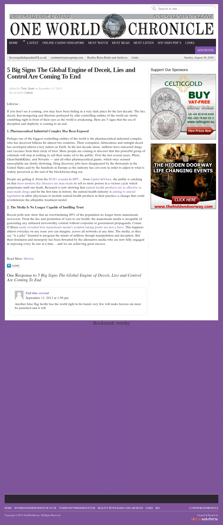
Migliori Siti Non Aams (111, 469)
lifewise (29, 258)
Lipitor (95, 179)
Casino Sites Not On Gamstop (111, 402)
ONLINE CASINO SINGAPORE (63, 43)
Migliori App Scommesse (111, 445)
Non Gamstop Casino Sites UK (112, 362)
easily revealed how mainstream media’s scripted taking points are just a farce (71, 227)
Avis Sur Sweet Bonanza (111, 449)
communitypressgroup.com (67, 57)
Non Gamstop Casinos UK (111, 390)
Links (189, 43)
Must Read (121, 43)
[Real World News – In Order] (111, 25)
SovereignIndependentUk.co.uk (28, 57)
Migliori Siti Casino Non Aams (111, 429)
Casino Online (111, 437)
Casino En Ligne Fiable (111, 417)
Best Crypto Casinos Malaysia (111, 476)
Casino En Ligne (111, 327)
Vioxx (107, 179)
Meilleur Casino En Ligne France (111, 394)
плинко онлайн (111, 457)
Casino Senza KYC (112, 465)
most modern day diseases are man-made (45, 183)
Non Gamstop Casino (111, 335)
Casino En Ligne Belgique (111, 441)
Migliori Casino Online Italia (111, 433)
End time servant (37, 293)
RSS (157, 508)
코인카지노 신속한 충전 (111, 453)
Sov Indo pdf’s (169, 43)
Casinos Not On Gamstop (111, 382)
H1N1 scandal (58, 179)
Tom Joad (27, 88)
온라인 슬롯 (111, 480)
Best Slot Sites (111, 406)
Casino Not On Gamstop (111, 370)
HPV (76, 179)
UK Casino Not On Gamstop (111, 355)
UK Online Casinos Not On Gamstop (111, 343)
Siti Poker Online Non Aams (111, 484)
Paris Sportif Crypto (111, 347)
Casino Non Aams (111, 488)
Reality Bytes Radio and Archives (107, 57)
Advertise (205, 50)
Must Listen (143, 43)
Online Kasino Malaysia (111, 331)
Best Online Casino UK (111, 351)
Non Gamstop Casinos (111, 339)
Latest (33, 43)
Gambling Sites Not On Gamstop (111, 410)
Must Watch (98, 43)
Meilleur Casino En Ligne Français (111, 461)
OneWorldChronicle (203, 508)
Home (13, 43)
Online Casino (111, 366)
